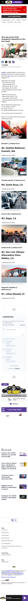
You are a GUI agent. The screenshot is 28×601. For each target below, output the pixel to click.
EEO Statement (5, 538)
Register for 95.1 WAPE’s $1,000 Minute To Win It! (9, 487)
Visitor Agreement (5, 572)
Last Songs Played (5, 20)
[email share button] (10, 62)
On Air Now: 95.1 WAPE (14, 394)
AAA (8, 76)
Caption (22, 56)
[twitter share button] (6, 62)
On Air (12, 20)
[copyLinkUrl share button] (13, 62)
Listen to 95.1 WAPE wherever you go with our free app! (8, 454)
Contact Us (4, 530)
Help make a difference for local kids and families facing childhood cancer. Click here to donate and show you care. (12, 9)
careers (9, 574)
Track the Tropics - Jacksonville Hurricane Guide (7, 477)
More (19, 22)
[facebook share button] (2, 62)
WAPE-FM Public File (6, 540)
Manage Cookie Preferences (8, 577)
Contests (18, 20)
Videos (4, 22)
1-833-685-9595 (14, 410)
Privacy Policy (16, 572)
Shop (15, 22)
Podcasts (24, 20)
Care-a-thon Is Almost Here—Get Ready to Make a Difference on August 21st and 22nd (9, 465)
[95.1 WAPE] (14, 2)
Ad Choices (21, 573)
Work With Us (5, 532)
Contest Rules (5, 535)
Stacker (3, 72)
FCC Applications (6, 543)
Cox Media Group (9, 570)
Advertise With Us (6, 555)
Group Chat (10, 22)
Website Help (4, 561)
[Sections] (2, 2)
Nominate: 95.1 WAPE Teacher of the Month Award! (8, 497)
